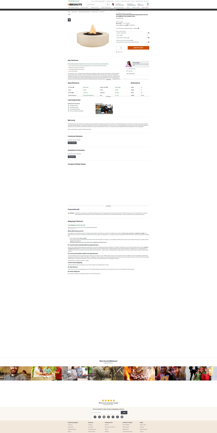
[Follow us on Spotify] (122, 417)
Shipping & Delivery (72, 429)
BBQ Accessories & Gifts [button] (119, 7)
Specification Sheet (74, 107)
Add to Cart (138, 48)
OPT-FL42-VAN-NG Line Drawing (76, 110)
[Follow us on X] (99, 417)
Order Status (70, 427)
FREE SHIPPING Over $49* (74, 1)
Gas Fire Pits (102, 11)
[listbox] (69, 14)
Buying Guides (126, 429)
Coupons (141, 431)
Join (124, 412)
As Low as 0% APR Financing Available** (98, 1)
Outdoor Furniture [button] (94, 7)
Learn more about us (108, 362)
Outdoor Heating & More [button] (106, 7)
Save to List (119, 52)
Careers (106, 429)
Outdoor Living (74, 11)
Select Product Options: (121, 31)
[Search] (108, 4)
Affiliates (107, 431)
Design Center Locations (125, 1)
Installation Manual (74, 105)
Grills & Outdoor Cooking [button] (73, 7)
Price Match (90, 427)
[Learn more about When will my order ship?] (138, 28)
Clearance (142, 427)
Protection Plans (91, 431)
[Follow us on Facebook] (95, 417)
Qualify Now (131, 25)
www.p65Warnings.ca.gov (139, 214)
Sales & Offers (143, 424)
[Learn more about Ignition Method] (148, 37)
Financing (90, 424)
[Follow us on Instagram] (108, 417)
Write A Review (72, 142)
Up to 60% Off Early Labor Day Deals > (108, 9)
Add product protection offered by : (124, 40)
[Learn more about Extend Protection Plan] (148, 42)
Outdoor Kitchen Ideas (127, 431)
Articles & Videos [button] (135, 7)
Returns (69, 431)
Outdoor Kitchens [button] (84, 7)
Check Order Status (139, 1)
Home (69, 11)
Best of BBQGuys (126, 424)
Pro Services (117, 1)
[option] (69, 15)
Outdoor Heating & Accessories (84, 11)
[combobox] (132, 33)
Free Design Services (110, 1)
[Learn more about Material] (73, 92)
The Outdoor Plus (119, 18)
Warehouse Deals (143, 429)
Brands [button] (128, 7)
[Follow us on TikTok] (117, 417)
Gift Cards (132, 1)
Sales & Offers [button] (145, 7)
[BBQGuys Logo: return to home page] (76, 4)
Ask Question (72, 156)
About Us (107, 424)
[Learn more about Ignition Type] (107, 87)
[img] (93, 35)
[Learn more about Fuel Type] (148, 33)
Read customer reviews (108, 404)
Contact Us (70, 424)
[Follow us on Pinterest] (113, 417)
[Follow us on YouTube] (104, 417)
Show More (108, 79)
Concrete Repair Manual (75, 109)
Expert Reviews (126, 427)
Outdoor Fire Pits (95, 11)
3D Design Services (92, 429)
